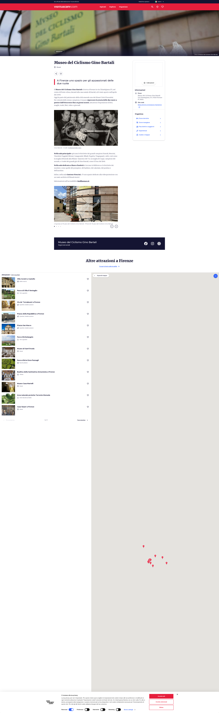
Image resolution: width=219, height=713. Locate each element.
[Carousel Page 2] (56, 226)
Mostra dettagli (128, 709)
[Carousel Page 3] (58, 226)
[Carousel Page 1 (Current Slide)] (54, 226)
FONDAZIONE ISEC (74, 148)
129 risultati (15, 275)
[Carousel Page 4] (60, 226)
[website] (159, 243)
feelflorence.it (83, 181)
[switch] (87, 709)
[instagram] (152, 243)
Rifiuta (161, 707)
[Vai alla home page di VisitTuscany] (65, 6)
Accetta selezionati (161, 702)
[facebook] (146, 243)
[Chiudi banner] (177, 694)
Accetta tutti (161, 696)
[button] (143, 546)
